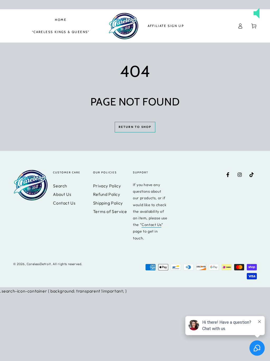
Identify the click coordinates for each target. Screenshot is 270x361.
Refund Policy (106, 194)
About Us (62, 194)
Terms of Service (110, 211)
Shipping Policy (108, 203)
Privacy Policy (107, 185)
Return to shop (135, 127)
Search (60, 185)
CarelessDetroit (39, 264)
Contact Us (64, 203)
